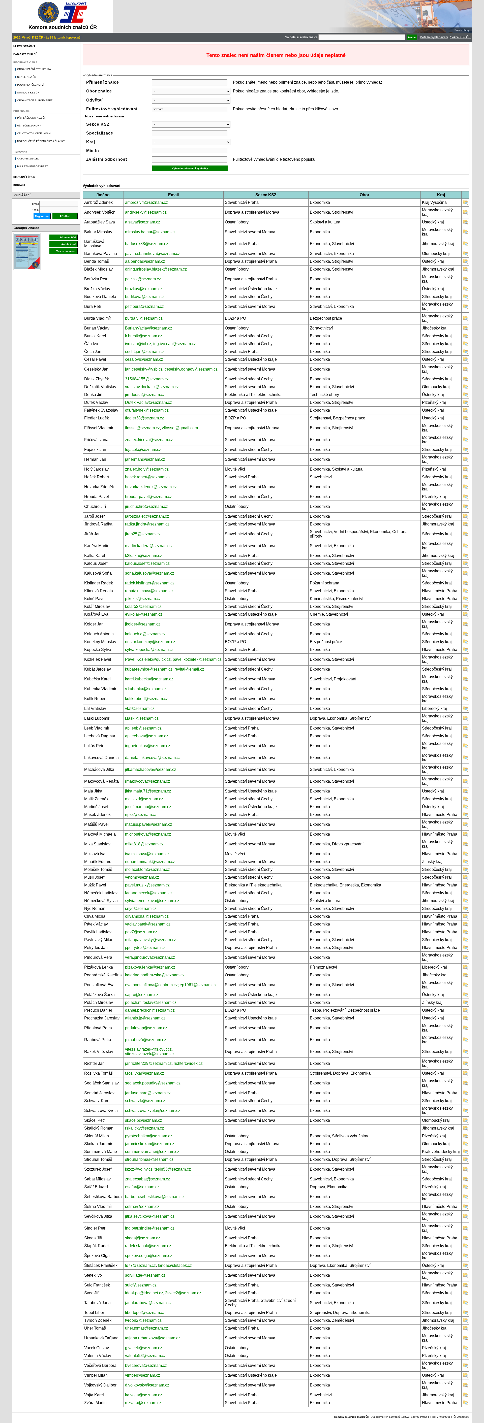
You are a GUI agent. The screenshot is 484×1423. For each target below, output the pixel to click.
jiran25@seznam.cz (143, 534)
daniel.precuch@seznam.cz (150, 1010)
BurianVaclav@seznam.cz (148, 328)
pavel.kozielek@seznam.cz (197, 659)
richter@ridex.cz (188, 1063)
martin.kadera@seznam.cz (149, 546)
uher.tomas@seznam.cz (146, 1328)
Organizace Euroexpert (34, 100)
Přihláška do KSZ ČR (31, 117)
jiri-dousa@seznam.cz (145, 394)
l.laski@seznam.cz (142, 718)
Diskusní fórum (24, 177)
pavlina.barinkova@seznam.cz (152, 253)
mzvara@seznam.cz (143, 1403)
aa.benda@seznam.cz (145, 261)
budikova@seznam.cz (145, 296)
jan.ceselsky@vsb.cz (144, 369)
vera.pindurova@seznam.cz (150, 957)
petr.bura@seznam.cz (144, 306)
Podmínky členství (30, 84)
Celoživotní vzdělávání (34, 133)
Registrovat (42, 216)
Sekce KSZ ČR (460, 37)
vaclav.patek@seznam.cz (147, 924)
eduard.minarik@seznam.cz (150, 861)
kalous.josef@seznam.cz (147, 563)
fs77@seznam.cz (140, 1265)
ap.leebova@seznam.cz (146, 736)
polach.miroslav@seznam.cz (150, 1002)
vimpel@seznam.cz (142, 1375)
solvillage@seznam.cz (145, 1275)
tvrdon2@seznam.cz (143, 1320)
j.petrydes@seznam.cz (145, 947)
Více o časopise (66, 251)
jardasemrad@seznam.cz (148, 1093)
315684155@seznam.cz (147, 379)
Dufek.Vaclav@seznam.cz (148, 402)
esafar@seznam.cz (142, 1187)
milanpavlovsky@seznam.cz (150, 940)
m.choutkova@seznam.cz (148, 834)
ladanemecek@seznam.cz (148, 893)
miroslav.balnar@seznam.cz (150, 232)
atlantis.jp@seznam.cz (145, 1018)
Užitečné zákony (29, 125)
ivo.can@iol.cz (138, 344)
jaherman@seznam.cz (145, 459)
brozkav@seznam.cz (143, 289)
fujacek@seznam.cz (143, 449)
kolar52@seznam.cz (143, 606)
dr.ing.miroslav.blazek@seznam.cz (156, 269)
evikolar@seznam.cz (143, 614)
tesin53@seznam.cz (173, 1169)
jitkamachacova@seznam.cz (150, 769)
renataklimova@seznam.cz (149, 591)
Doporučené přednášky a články (41, 141)
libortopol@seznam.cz (145, 1312)
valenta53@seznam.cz (145, 1355)
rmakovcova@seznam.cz (147, 781)
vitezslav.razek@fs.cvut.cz (148, 1049)
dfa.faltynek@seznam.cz (147, 410)
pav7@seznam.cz (141, 932)
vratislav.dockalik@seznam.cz (152, 387)
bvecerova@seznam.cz (146, 1365)
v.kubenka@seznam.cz (145, 689)
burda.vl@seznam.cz (144, 318)
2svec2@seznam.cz (183, 1293)
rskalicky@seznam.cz (144, 1128)
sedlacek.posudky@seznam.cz (152, 1083)
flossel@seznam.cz (142, 428)
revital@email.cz (189, 669)
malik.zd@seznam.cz (144, 799)
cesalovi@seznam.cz (144, 359)
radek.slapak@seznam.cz (148, 1246)
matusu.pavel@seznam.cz (148, 824)
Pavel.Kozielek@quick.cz (148, 659)
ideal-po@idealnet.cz (144, 1293)
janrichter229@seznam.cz (148, 1063)
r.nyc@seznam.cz (141, 908)
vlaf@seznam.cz (140, 708)
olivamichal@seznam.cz (147, 916)
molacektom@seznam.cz (147, 869)
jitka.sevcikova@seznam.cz (149, 1216)
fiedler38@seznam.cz (144, 418)
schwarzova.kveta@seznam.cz (152, 1110)
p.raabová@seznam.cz (145, 1040)
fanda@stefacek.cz (175, 1265)
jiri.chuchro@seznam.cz (146, 506)
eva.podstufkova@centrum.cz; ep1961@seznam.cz (171, 985)
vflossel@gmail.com (180, 428)
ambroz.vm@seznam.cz (146, 202)
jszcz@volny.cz (139, 1169)
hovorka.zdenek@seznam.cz (151, 487)
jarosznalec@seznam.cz (147, 516)
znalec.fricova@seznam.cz (149, 440)
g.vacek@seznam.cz (143, 1348)
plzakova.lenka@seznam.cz (150, 967)
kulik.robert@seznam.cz (146, 699)
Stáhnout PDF (67, 237)
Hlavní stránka (24, 46)
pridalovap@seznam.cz (146, 1028)
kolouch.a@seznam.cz (145, 634)
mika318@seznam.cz (144, 844)
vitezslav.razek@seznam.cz (149, 1054)
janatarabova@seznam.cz (148, 1303)
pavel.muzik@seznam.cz (147, 885)
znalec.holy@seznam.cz (147, 469)
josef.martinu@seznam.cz (148, 807)
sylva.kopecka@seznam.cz (149, 649)
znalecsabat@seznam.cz (147, 1179)
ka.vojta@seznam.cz (143, 1395)
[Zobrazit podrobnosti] (465, 204)
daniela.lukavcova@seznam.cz (153, 757)
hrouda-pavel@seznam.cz (148, 496)
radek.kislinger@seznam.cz (149, 583)
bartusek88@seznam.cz (146, 244)
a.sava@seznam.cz (142, 222)
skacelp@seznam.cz (143, 1120)
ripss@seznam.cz (141, 814)
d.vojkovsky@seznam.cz (147, 1385)
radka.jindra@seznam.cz (147, 524)
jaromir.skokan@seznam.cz (149, 1144)
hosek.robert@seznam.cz (147, 477)
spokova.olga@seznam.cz (148, 1255)
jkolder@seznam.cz (142, 624)
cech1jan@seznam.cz (145, 351)
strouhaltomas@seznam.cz (149, 1159)
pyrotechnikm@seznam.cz (148, 1136)
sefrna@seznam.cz (142, 1206)
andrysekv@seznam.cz (146, 212)
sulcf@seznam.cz (141, 1285)
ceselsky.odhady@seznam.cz (191, 369)
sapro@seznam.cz (141, 994)
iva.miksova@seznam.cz (147, 854)
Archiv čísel (68, 244)
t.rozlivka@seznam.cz (144, 1073)
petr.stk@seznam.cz (143, 279)
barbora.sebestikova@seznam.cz (155, 1197)
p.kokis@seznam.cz (143, 599)
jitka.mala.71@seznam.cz (148, 791)
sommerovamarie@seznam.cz (152, 1151)
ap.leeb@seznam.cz (143, 728)
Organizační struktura (34, 69)
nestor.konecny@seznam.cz (150, 642)
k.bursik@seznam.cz (143, 336)
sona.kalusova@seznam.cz (149, 573)
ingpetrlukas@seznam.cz (147, 746)
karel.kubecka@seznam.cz (149, 679)
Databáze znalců (25, 54)
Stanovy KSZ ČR (28, 92)
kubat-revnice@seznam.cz (148, 669)
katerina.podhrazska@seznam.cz (155, 975)
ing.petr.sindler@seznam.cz (149, 1228)
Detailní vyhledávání (434, 37)
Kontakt (19, 185)
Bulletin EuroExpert (32, 166)
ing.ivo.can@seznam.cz (174, 344)
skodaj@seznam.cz (142, 1238)
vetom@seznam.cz (142, 877)
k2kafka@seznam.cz (143, 555)
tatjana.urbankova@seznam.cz (152, 1338)
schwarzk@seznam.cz (145, 1101)
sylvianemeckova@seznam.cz (152, 901)
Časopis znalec (28, 158)
